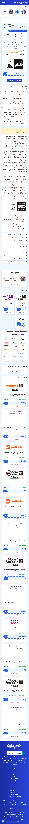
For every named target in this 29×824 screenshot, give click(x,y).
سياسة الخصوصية (14, 790)
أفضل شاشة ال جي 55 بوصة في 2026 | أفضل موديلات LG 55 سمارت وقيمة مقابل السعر (14, 817)
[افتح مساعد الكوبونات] (3, 821)
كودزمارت (8, 749)
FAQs (14, 787)
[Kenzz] (23, 335)
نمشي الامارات (14, 778)
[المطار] (6, 335)
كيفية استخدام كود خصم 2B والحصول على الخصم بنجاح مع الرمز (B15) (14, 805)
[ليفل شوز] (23, 360)
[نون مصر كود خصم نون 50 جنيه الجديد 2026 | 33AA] (14, 474)
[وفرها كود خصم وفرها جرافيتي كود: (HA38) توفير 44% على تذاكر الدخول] (14, 447)
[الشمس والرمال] (6, 350)
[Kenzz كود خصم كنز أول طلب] (8, 297)
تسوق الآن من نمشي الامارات (14, 80)
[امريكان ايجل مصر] (14, 360)
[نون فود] (23, 346)
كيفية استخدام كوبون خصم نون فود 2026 (14, 802)
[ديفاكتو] (14, 353)
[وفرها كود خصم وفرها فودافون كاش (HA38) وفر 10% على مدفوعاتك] (14, 418)
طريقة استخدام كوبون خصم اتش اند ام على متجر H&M (14, 801)
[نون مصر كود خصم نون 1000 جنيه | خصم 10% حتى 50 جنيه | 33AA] (14, 683)
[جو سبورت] (23, 338)
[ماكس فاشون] (6, 346)
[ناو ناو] (6, 353)
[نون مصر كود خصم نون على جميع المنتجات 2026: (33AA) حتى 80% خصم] (14, 562)
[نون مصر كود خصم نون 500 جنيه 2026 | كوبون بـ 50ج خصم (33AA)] (14, 651)
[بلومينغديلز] (6, 357)
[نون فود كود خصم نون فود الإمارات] (14, 622)
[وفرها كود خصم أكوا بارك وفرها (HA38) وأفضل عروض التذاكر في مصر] (14, 501)
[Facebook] (17, 285)
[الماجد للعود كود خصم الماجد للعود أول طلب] (21, 297)
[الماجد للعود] (14, 335)
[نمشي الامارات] (14, 350)
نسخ (18, 309)
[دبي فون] (23, 353)
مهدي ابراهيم (14, 273)
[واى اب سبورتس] (14, 338)
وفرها (14, 780)
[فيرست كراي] (14, 357)
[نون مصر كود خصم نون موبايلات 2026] (14, 714)
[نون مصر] (6, 338)
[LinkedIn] (12, 285)
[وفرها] (6, 342)
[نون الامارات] (14, 342)
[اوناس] (6, 360)
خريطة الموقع (14, 794)
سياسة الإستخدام (14, 792)
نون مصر (14, 774)
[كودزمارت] (23, 2)
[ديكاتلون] (23, 357)
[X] (15, 285)
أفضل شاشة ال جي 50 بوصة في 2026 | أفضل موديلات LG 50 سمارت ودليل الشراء (14, 813)
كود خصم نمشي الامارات (10, 91)
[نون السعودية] (23, 342)
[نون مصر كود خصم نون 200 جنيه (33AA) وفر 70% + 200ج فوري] (14, 593)
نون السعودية (14, 773)
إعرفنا (14, 789)
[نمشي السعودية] (23, 350)
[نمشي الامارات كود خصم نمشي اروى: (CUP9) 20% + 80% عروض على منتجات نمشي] (14, 64)
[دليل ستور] (14, 346)
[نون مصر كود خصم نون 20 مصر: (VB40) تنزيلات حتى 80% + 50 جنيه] (14, 530)
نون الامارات (14, 776)
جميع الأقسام (6, 7)
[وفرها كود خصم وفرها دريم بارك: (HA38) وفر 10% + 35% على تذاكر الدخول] (14, 387)
